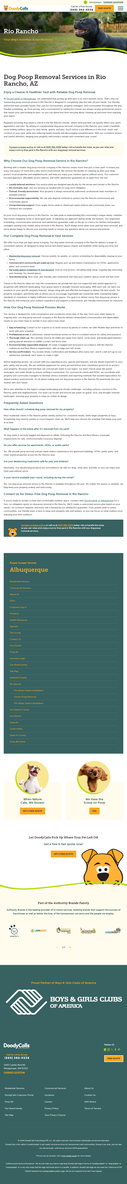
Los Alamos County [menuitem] (19, 709)
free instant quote (69, 1156)
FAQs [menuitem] (12, 600)
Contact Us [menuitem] (15, 639)
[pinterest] (119, 1049)
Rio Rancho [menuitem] (15, 684)
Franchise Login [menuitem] (17, 658)
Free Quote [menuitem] (15, 645)
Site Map (9, 1115)
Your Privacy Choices (55, 1115)
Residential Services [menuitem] (19, 581)
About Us (89, 1088)
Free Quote (104, 8)
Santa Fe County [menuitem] (18, 735)
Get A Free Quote (32, 811)
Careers (48, 1101)
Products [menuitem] (14, 613)
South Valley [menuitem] (16, 729)
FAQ (94, 811)
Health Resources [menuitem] (18, 620)
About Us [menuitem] (14, 594)
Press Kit (9, 1101)
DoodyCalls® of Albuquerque (21, 98)
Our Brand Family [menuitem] (18, 664)
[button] (120, 8)
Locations (49, 1095)
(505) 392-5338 (53, 147)
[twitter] (112, 1049)
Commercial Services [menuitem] (20, 588)
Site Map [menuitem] (14, 671)
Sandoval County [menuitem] (18, 677)
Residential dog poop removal (24, 256)
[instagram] (108, 1049)
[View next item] (69, 947)
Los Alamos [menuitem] (15, 716)
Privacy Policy (52, 1108)
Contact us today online (21, 147)
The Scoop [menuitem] (15, 632)
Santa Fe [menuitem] (14, 722)
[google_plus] (105, 1049)
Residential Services (14, 1088)
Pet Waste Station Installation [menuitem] (28, 690)
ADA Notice (90, 1101)
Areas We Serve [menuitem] (17, 741)
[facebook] (115, 1049)
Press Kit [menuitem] (14, 652)
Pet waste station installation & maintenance (31, 270)
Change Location (113, 2)
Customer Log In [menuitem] (18, 607)
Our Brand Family (13, 1108)
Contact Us (90, 1095)
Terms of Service (92, 1108)
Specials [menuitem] (14, 626)
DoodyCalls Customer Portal (19, 1095)
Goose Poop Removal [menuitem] (25, 696)
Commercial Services (55, 1088)
